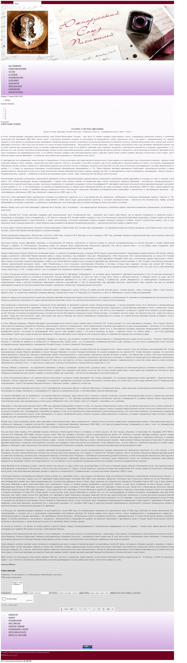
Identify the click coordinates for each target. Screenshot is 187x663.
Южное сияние (16, 626)
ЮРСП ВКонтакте (17, 632)
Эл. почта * (53, 593)
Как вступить (16, 92)
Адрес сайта (84, 593)
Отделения (14, 89)
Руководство (16, 77)
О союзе (13, 75)
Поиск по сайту (7, 3)
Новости (13, 615)
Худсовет (14, 80)
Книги (12, 618)
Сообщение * (6, 593)
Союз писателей (17, 69)
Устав (12, 72)
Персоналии (15, 86)
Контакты (14, 83)
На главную (15, 66)
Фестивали (14, 623)
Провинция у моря (18, 629)
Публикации (15, 620)
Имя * (26, 593)
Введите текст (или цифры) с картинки (125, 593)
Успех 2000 (13, 655)
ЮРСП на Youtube (18, 635)
